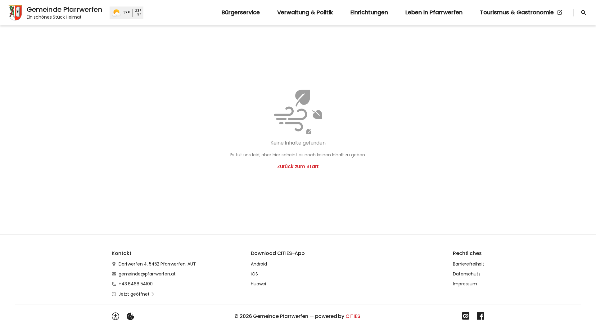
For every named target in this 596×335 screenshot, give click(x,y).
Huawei (258, 284)
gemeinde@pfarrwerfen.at (147, 274)
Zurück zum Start (298, 166)
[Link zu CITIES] (465, 316)
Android (259, 264)
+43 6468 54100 (136, 284)
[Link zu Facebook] (480, 316)
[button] (137, 294)
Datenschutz (466, 274)
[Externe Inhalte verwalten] (130, 316)
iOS (254, 274)
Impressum (465, 284)
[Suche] (584, 13)
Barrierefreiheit (468, 264)
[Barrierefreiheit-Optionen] (115, 316)
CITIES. (353, 316)
